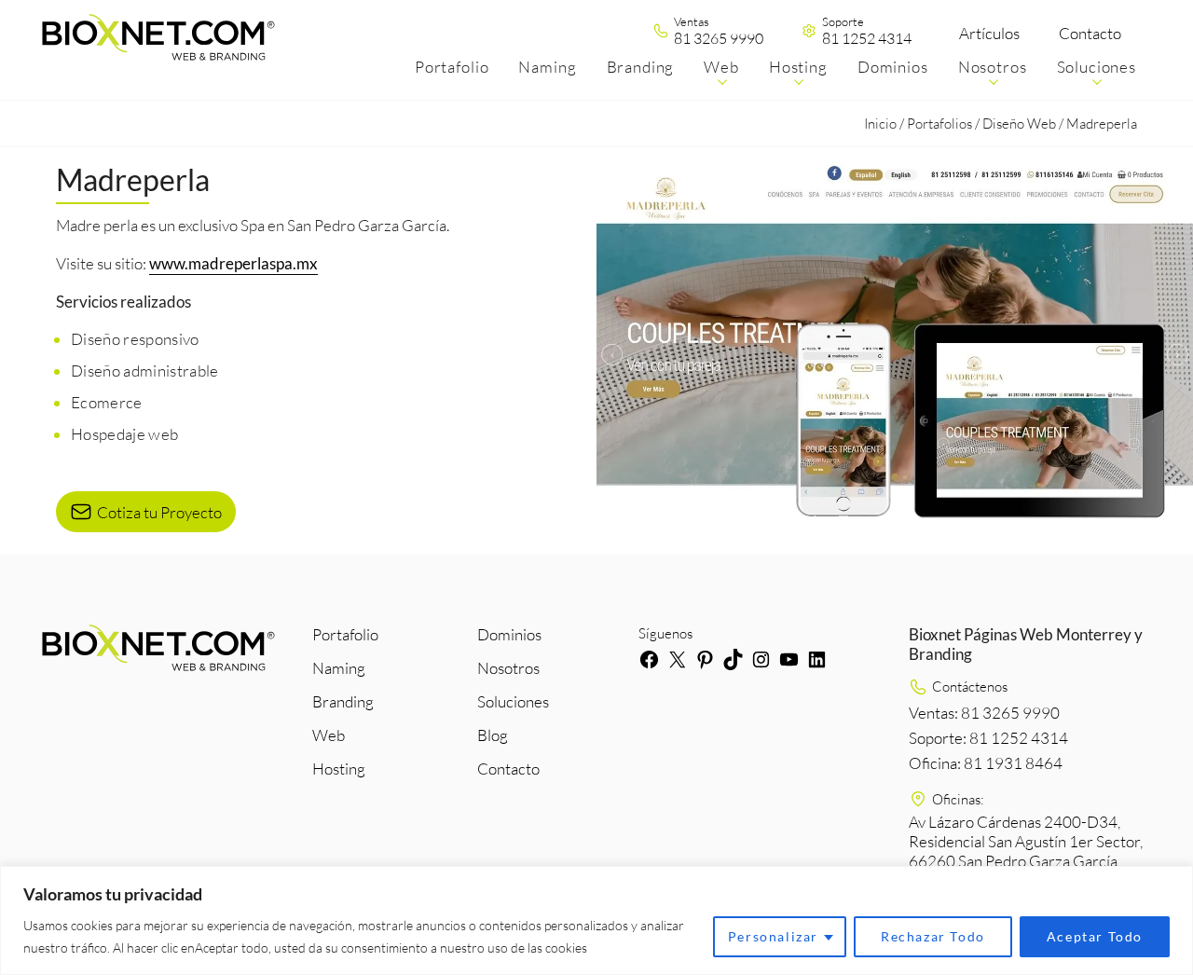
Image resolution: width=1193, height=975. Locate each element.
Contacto (1090, 33)
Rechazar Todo (933, 936)
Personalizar (773, 936)
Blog (492, 735)
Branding (343, 701)
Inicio (880, 123)
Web (328, 735)
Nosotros (508, 668)
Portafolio (345, 634)
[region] (596, 920)
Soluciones (513, 701)
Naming (338, 668)
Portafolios (939, 123)
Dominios (509, 634)
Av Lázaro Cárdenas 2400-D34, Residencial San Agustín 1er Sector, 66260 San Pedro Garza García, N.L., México (1026, 851)
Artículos (989, 33)
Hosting (338, 768)
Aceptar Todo (1095, 936)
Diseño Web (1019, 123)
